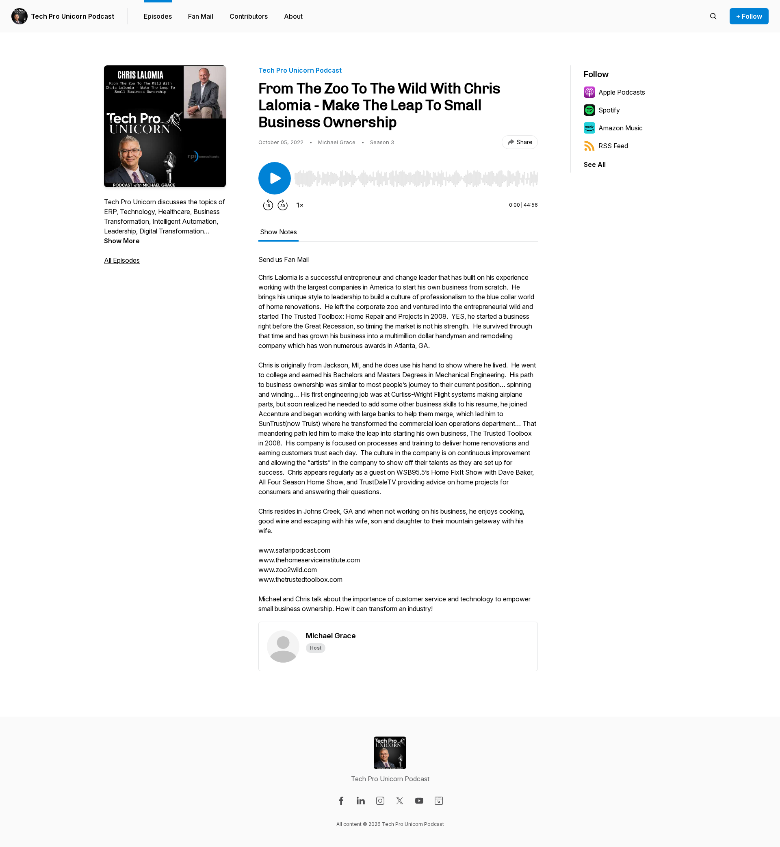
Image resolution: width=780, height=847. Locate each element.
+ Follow (749, 16)
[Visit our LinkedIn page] (361, 801)
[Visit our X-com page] (400, 801)
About (293, 16)
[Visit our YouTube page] (419, 801)
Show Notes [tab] (278, 232)
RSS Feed (613, 146)
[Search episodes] (713, 16)
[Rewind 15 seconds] (268, 205)
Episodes (158, 16)
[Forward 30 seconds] (282, 205)
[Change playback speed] (300, 205)
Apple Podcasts (621, 92)
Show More (122, 241)
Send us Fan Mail (283, 259)
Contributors (249, 16)
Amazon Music (620, 128)
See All (595, 164)
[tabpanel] (398, 438)
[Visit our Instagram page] (380, 801)
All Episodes (122, 260)
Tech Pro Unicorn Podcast (72, 16)
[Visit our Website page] (439, 801)
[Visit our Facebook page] (341, 801)
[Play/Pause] (274, 178)
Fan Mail (200, 16)
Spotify (609, 110)
